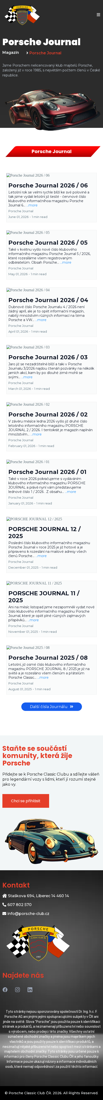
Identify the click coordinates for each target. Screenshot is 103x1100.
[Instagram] (17, 989)
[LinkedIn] (30, 989)
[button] (98, 14)
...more (32, 205)
